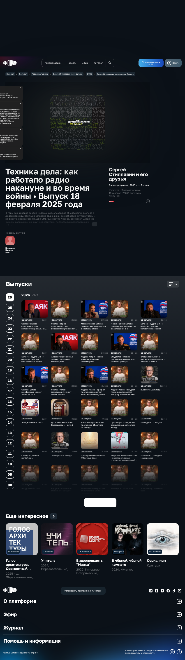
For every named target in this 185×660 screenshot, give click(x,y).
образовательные (131, 190)
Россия (145, 185)
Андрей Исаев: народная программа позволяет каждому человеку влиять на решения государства (93, 393)
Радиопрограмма (40, 74)
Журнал (13, 628)
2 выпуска (48, 551)
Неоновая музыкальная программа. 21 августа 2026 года (92, 425)
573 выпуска (155, 551)
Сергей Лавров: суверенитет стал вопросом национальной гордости (33, 327)
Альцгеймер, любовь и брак (151, 489)
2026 (35, 294)
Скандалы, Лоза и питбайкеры (30, 456)
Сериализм (156, 560)
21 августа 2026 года (150, 389)
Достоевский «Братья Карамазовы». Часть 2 (62, 423)
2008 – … (135, 185)
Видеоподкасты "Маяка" (89, 562)
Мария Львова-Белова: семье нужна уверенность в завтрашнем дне (93, 326)
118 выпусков (84, 551)
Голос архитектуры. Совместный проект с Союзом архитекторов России (20, 570)
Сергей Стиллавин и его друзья (67, 74)
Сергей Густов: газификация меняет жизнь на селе (31, 392)
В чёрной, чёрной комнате (126, 562)
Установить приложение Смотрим (83, 590)
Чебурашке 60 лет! (30, 488)
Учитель (48, 560)
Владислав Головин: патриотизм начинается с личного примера (123, 359)
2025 (89, 74)
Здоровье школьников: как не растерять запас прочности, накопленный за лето (124, 459)
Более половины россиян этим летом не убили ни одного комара (93, 491)
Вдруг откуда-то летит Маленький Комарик (61, 489)
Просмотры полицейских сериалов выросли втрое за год (123, 425)
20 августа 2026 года (61, 455)
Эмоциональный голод (32, 422)
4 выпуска (119, 551)
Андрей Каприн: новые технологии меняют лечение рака (62, 359)
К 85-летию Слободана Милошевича (151, 456)
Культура (114, 190)
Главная (10, 74)
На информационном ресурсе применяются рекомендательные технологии (146, 651)
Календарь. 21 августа (151, 422)
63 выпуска (13, 551)
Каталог (23, 74)
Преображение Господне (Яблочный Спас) (93, 456)
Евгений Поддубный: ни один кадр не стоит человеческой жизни (152, 326)
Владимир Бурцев (10, 249)
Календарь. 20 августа (122, 488)
